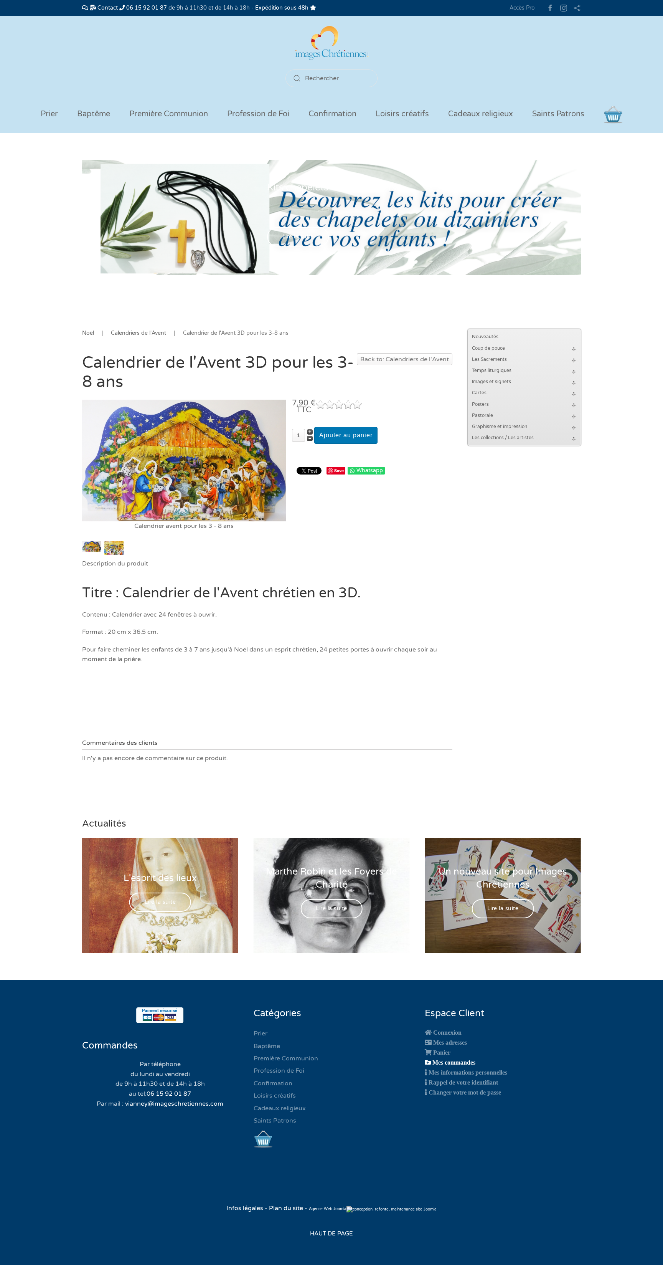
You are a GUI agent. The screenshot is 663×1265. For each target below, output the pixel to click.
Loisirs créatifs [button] (402, 114)
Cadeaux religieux (280, 1108)
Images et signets (491, 381)
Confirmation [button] (332, 114)
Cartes (479, 392)
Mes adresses (450, 1042)
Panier (441, 1052)
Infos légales (245, 1208)
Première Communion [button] (168, 114)
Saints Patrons (275, 1120)
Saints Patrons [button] (558, 114)
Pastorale (482, 415)
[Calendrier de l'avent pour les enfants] (184, 460)
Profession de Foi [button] (258, 114)
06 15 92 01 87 (146, 8)
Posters (480, 404)
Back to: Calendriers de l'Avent (404, 359)
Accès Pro (522, 8)
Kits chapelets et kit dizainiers (331, 187)
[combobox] (331, 78)
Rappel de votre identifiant (463, 1082)
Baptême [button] (93, 114)
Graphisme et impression (499, 426)
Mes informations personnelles (468, 1072)
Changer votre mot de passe (465, 1092)
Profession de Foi (279, 1071)
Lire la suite (298, 237)
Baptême (267, 1046)
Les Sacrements (489, 359)
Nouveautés (485, 336)
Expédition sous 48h (282, 8)
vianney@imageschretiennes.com (174, 1104)
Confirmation (273, 1083)
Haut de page (331, 1233)
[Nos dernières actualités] (85, 8)
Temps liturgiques (491, 370)
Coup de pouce (488, 348)
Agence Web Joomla (327, 1209)
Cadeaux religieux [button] (480, 114)
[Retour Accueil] (331, 43)
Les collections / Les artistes (503, 437)
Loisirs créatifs (275, 1096)
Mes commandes (453, 1062)
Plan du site (286, 1208)
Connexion (447, 1032)
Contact (107, 8)
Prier (49, 114)
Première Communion (286, 1058)
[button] (575, 348)
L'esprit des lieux (160, 878)
